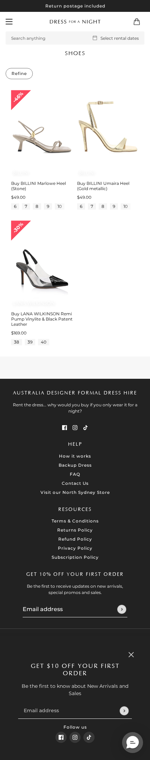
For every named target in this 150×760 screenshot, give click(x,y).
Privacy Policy (75, 548)
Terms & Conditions (75, 521)
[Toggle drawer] (9, 21)
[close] (131, 654)
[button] (132, 742)
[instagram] (75, 737)
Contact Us (75, 483)
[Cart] (136, 21)
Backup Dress (75, 465)
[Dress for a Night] (75, 21)
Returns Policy (75, 530)
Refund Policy (75, 539)
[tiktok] (89, 737)
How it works (75, 456)
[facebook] (61, 737)
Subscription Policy (75, 557)
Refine (19, 73)
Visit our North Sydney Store (75, 492)
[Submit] (124, 711)
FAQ (75, 474)
